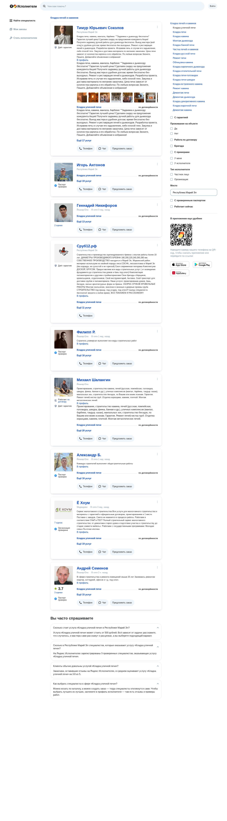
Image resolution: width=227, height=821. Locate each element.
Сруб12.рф (87, 246)
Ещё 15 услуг (84, 594)
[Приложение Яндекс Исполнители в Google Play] (202, 264)
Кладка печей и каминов (183, 23)
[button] (86, 148)
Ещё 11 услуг (84, 307)
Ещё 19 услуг (84, 181)
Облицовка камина (183, 62)
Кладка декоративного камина (189, 101)
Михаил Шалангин (93, 380)
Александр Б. (89, 455)
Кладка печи (179, 32)
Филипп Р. (86, 332)
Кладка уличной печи (89, 107)
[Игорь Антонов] (63, 172)
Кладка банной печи (183, 45)
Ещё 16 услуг (84, 355)
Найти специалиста (24, 20)
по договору (63, 400)
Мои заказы (20, 29)
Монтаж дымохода (183, 40)
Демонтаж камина (182, 110)
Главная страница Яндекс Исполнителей (23, 6)
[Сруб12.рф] (63, 253)
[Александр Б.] (63, 462)
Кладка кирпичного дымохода (188, 66)
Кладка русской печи (184, 53)
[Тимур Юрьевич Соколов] (63, 35)
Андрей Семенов (92, 568)
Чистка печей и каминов (185, 49)
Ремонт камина (181, 88)
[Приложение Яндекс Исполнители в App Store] (179, 264)
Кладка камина (181, 36)
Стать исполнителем (25, 38)
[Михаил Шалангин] (63, 387)
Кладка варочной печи (185, 105)
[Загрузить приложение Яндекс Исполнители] (193, 235)
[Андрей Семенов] (63, 575)
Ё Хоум (83, 503)
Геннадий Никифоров (97, 205)
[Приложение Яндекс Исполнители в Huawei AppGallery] (179, 273)
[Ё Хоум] (63, 510)
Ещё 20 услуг (84, 430)
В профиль (82, 60)
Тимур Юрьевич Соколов (100, 28)
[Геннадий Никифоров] (63, 212)
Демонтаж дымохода (184, 97)
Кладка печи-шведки (184, 79)
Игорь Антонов (91, 165)
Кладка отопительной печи (187, 71)
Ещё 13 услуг (84, 221)
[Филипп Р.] (63, 339)
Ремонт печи (179, 58)
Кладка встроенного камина (187, 84)
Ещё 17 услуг (84, 140)
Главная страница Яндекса (11, 6)
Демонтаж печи (181, 92)
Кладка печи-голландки (185, 75)
